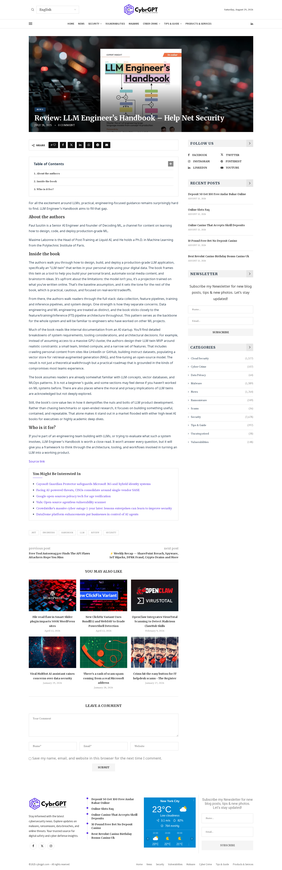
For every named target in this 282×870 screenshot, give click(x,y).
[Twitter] (42, 846)
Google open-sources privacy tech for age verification (73, 496)
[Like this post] (54, 145)
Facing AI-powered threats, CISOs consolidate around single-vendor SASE (88, 490)
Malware (134, 23)
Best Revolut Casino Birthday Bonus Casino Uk (218, 256)
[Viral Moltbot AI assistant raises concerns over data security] (52, 652)
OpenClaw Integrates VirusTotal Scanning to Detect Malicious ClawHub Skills (154, 621)
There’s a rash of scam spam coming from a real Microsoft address (103, 678)
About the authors (48, 173)
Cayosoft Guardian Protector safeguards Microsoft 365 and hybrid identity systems (93, 484)
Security (93, 23)
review (95, 532)
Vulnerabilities (115, 23)
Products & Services (198, 23)
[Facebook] (33, 846)
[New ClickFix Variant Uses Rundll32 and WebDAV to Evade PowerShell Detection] (103, 595)
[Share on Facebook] (63, 145)
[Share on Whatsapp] (88, 145)
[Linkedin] (252, 23)
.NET (33, 532)
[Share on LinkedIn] (80, 145)
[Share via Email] (106, 145)
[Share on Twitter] (71, 145)
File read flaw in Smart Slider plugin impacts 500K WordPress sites (52, 621)
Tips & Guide (171, 23)
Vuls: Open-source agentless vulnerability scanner (71, 502)
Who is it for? (45, 189)
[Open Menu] (30, 23)
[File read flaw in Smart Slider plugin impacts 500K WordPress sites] (52, 595)
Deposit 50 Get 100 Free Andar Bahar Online (217, 194)
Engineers (49, 532)
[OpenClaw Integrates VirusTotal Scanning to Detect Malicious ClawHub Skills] (154, 595)
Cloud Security (222, 358)
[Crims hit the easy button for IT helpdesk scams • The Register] (154, 652)
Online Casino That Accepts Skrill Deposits (216, 225)
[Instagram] (50, 846)
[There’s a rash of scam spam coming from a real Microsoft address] (103, 652)
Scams (222, 408)
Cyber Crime (150, 23)
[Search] (33, 10)
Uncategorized (222, 433)
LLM (82, 532)
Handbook (67, 532)
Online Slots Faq (198, 209)
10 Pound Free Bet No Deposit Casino (212, 240)
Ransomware (222, 400)
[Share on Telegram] (97, 145)
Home (71, 23)
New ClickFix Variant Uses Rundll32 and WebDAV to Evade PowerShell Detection (103, 621)
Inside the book (47, 181)
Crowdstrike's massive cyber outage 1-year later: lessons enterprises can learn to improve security (104, 508)
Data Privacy (222, 375)
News (81, 23)
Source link (37, 461)
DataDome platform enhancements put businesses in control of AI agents (87, 514)
